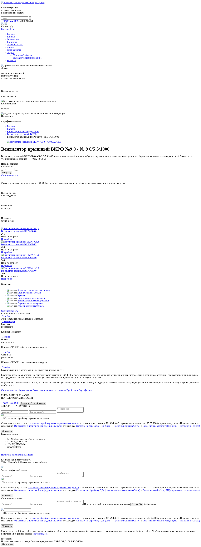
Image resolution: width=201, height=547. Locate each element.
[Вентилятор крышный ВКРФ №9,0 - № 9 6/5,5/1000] (34, 142)
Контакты (12, 42)
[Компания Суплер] (23, 2)
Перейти (6, 316)
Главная (11, 34)
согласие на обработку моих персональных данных (53, 423)
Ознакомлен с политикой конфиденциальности (38, 426)
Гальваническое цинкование (27, 58)
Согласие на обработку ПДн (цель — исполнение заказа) (171, 426)
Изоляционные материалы (31, 306)
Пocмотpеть (7, 544)
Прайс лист (72, 390)
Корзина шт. (8, 29)
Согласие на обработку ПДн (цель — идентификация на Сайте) (108, 426)
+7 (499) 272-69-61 (10, 21)
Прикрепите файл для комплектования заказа (107, 504)
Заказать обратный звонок (33, 403)
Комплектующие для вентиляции (34, 290)
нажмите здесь (40, 533)
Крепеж (21, 295)
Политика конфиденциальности (17, 454)
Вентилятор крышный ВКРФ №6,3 (18, 244)
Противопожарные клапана (31, 298)
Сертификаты (14, 50)
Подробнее (6, 239)
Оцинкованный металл (29, 292)
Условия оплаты (15, 44)
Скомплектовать (9, 175)
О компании (13, 39)
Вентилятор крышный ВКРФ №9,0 (18, 271)
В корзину (6, 172)
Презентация (8, 321)
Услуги (10, 52)
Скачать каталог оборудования (16, 390)
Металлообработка (22, 55)
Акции (10, 47)
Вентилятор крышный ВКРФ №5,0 (18, 231)
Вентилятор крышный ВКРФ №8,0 (18, 257)
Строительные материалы (31, 303)
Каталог (11, 36)
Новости (11, 60)
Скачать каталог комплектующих (49, 390)
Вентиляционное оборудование (33, 300)
